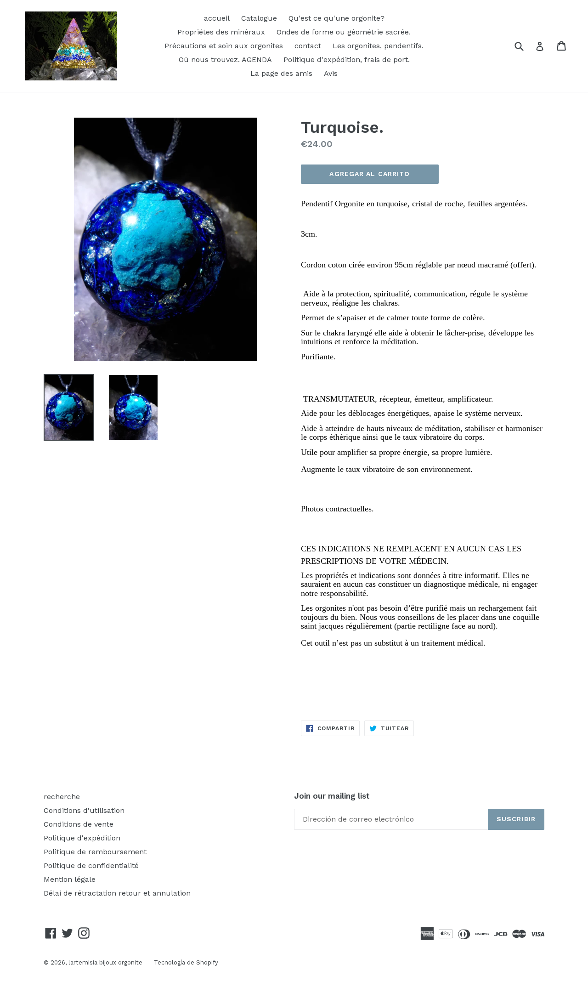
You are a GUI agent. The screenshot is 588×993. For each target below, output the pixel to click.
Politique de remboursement (95, 851)
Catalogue (259, 18)
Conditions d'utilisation (84, 810)
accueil (217, 18)
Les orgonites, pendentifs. (378, 45)
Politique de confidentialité (91, 865)
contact (307, 45)
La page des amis (281, 73)
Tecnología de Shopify (186, 962)
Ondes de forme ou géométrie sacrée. (344, 32)
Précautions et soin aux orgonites (223, 45)
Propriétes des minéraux (221, 32)
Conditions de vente (78, 824)
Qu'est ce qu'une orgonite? (336, 18)
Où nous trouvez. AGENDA (225, 59)
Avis (331, 73)
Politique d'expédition (82, 838)
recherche (62, 796)
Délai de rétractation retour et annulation (117, 893)
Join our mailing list (332, 795)
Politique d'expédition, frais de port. (346, 59)
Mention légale (70, 879)
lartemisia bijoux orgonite (105, 962)
